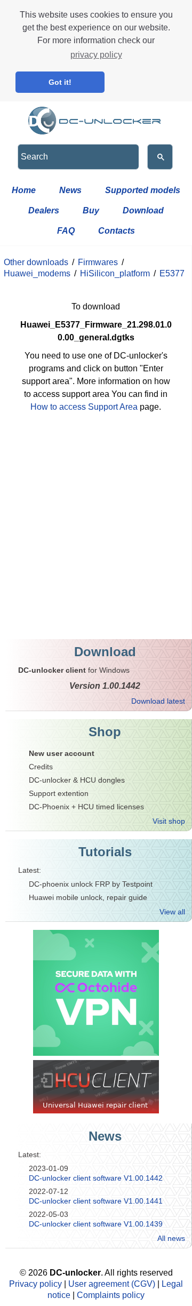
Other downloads (36, 262)
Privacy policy (35, 1283)
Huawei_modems (37, 273)
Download (143, 210)
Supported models (142, 190)
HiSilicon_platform (115, 273)
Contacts (116, 230)
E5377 (172, 273)
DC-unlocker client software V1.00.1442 (96, 1178)
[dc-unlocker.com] (96, 117)
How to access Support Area (84, 406)
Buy (91, 210)
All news (171, 1238)
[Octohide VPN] (96, 993)
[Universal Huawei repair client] (96, 1086)
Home (24, 190)
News (70, 190)
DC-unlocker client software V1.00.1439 (96, 1224)
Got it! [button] (60, 82)
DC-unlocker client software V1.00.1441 (96, 1201)
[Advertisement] (96, 532)
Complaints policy (111, 1295)
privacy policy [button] (96, 54)
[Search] (160, 157)
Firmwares (98, 262)
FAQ (66, 230)
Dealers (43, 210)
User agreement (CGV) (111, 1283)
